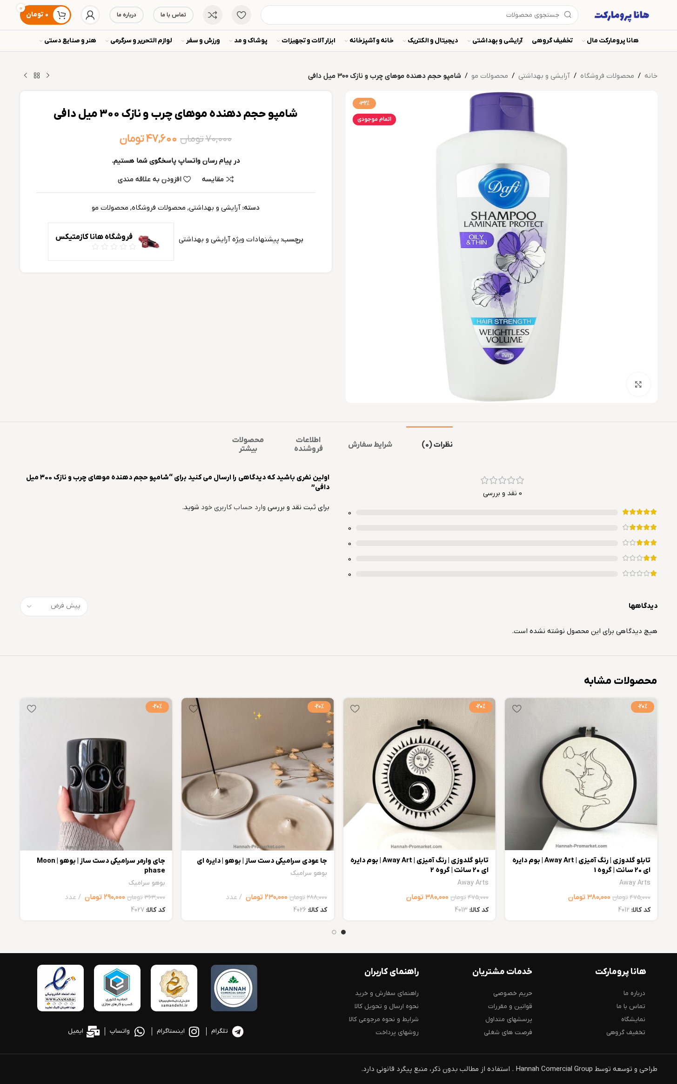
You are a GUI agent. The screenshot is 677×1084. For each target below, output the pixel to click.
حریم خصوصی (512, 993)
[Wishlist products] (241, 15)
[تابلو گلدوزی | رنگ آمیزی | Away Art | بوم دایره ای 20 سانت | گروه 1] (581, 774)
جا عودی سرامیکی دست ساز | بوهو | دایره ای (262, 861)
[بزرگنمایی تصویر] (638, 384)
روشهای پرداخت (397, 1032)
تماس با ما (173, 15)
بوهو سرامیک (308, 873)
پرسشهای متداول (508, 1019)
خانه (650, 76)
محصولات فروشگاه (607, 76)
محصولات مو (489, 76)
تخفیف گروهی (625, 1032)
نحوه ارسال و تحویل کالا (387, 1006)
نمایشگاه (633, 1019)
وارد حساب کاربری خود (233, 507)
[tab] (429, 440)
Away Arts (634, 883)
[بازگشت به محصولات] (36, 76)
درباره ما (126, 15)
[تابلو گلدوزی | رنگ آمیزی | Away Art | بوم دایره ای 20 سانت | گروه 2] (419, 774)
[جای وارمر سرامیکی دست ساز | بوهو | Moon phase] (96, 774)
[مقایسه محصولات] (212, 15)
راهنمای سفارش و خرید (387, 993)
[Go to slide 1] (343, 932)
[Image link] (234, 987)
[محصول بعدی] (25, 76)
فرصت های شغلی (508, 1032)
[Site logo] (622, 14)
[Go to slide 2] (334, 932)
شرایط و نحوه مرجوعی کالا (384, 1019)
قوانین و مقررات (510, 1006)
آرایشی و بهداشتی (544, 76)
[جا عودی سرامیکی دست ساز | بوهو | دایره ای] (257, 774)
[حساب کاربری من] (90, 15)
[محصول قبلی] (48, 76)
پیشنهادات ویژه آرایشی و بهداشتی (229, 239)
